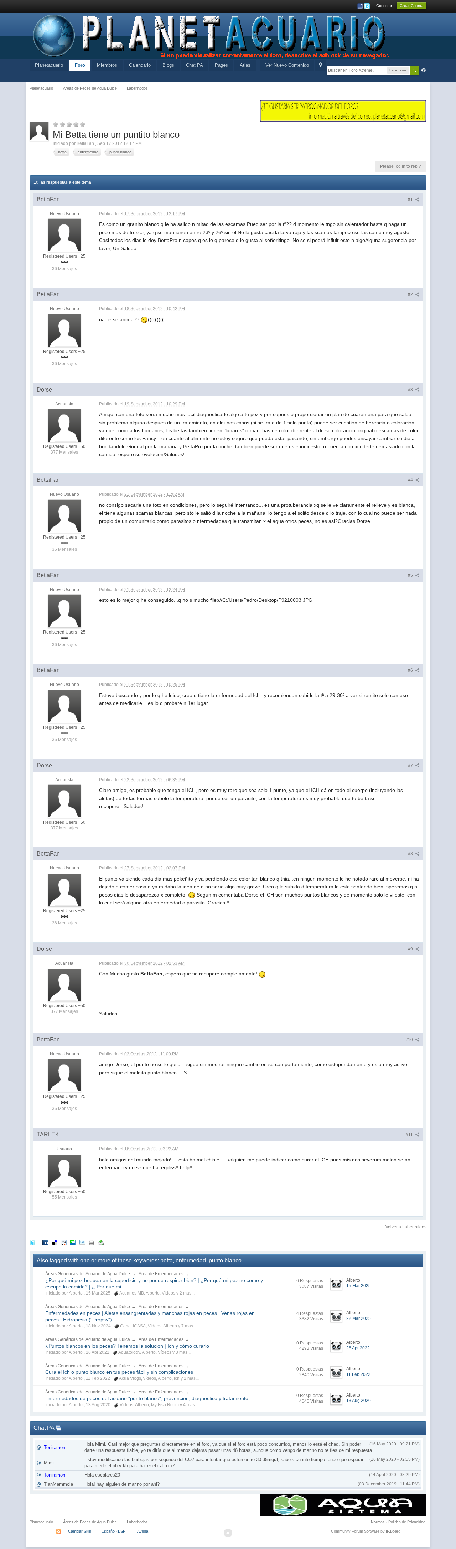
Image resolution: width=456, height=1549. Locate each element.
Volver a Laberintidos (405, 1227)
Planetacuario (49, 65)
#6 (411, 670)
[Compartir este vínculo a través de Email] (82, 1242)
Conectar (384, 6)
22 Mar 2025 (358, 1318)
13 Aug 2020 (358, 1400)
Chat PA (194, 65)
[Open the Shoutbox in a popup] (58, 1428)
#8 (411, 853)
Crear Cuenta (411, 6)
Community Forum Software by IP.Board (365, 1531)
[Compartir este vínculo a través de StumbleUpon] (73, 1242)
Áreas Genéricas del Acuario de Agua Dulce (87, 1273)
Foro (80, 65)
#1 (411, 199)
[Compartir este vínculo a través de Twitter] (32, 1242)
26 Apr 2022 (358, 1348)
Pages (221, 65)
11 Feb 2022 (358, 1374)
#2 (411, 294)
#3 (411, 389)
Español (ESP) (114, 1531)
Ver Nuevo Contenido (287, 65)
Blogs (168, 65)
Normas (378, 1522)
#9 (411, 949)
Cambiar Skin (79, 1531)
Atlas (245, 65)
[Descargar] (101, 1242)
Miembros (107, 65)
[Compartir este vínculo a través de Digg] (45, 1242)
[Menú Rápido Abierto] (320, 65)
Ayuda (142, 1531)
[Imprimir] (91, 1242)
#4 (411, 480)
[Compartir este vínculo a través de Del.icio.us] (54, 1242)
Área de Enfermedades (161, 1273)
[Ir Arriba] (228, 1533)
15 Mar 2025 (358, 1285)
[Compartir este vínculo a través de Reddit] (64, 1242)
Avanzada (423, 70)
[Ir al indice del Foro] (212, 35)
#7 (411, 765)
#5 (411, 575)
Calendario (140, 65)
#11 (410, 1134)
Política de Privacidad (406, 1522)
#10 (409, 1039)
